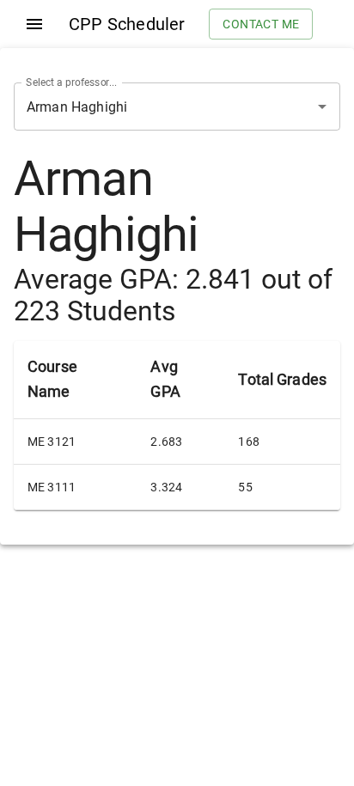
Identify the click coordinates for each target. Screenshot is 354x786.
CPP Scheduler (127, 24)
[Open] (322, 106)
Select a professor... (71, 82)
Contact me (261, 24)
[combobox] (152, 106)
